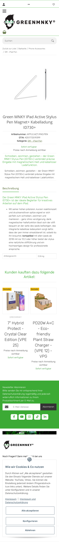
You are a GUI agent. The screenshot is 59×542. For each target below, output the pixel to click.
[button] (29, 4)
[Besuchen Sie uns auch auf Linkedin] (45, 417)
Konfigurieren (30, 521)
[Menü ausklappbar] (4, 11)
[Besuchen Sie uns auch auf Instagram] (29, 417)
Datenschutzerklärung (14, 394)
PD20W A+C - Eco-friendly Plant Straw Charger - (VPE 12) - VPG (43, 340)
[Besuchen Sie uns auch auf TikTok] (37, 417)
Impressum (11, 499)
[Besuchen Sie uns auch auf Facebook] (14, 417)
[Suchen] (54, 40)
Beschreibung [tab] (11, 188)
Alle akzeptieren (30, 510)
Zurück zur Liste (9, 49)
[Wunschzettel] (53, 4)
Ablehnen (30, 530)
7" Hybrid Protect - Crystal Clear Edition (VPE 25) (15, 334)
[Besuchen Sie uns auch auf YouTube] (22, 417)
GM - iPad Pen (35, 141)
